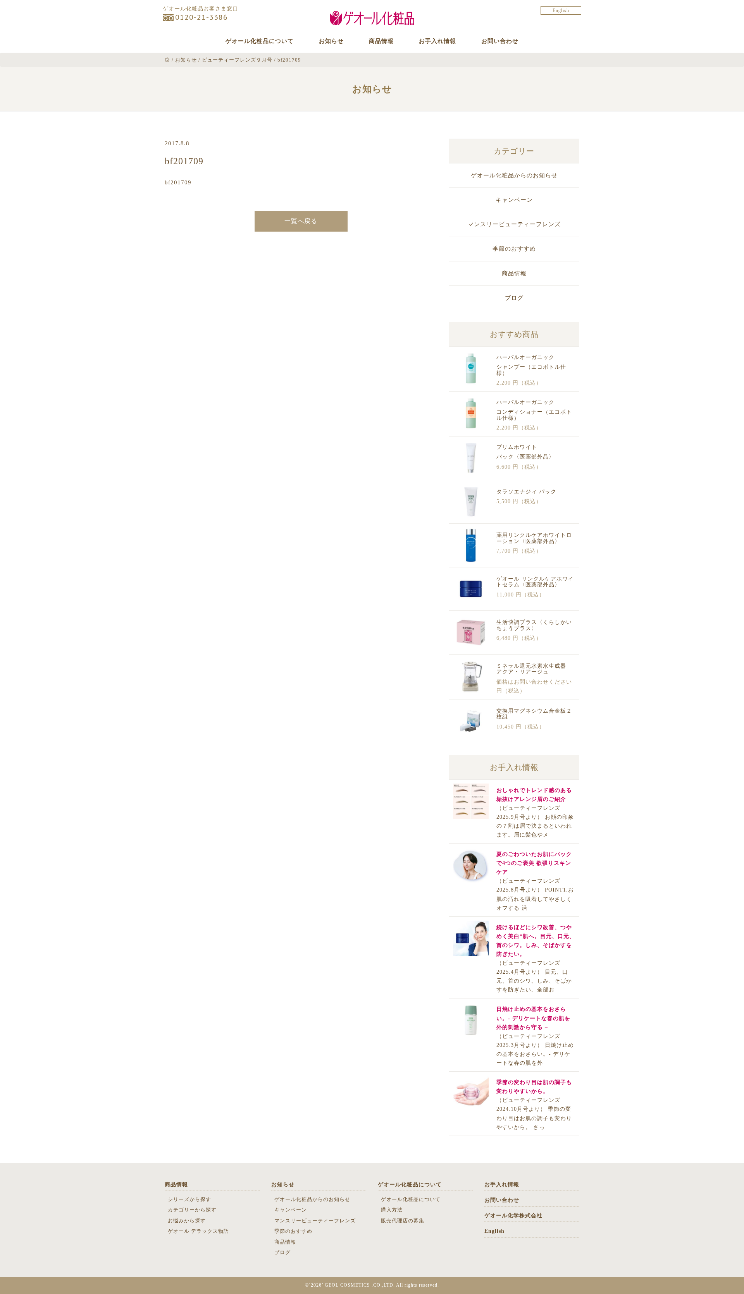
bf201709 (178, 182)
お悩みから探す (187, 1221)
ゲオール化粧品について (260, 41)
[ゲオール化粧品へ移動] (167, 60)
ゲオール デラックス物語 (198, 1231)
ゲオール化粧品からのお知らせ (514, 175)
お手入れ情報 (437, 41)
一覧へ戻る (300, 221)
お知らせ (331, 41)
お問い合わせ (499, 41)
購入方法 (392, 1210)
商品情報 (381, 41)
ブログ (514, 298)
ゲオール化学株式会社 (513, 1215)
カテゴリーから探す (192, 1210)
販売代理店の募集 (402, 1221)
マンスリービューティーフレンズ (514, 224)
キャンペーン (514, 200)
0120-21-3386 (201, 17)
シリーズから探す (189, 1199)
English (561, 10)
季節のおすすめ (514, 249)
